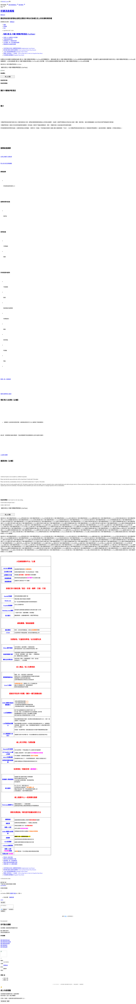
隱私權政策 (76, 984)
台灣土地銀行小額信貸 (6, 156)
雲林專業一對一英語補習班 (10, 860)
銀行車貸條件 (4, 945)
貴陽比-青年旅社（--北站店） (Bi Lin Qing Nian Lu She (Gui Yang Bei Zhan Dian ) (23, 53)
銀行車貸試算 (4, 947)
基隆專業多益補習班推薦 (9, 44)
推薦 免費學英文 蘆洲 (6, 393)
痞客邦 (11, 893)
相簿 (4, 24)
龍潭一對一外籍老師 (6, 379)
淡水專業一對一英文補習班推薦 (11, 42)
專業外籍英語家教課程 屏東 (10, 862)
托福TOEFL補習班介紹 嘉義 (10, 37)
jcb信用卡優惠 (4, 454)
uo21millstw (3, 885)
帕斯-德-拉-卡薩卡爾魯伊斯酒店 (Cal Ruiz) (19, 34)
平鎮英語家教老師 (7, 39)
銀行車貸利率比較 (5, 940)
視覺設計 (12, 21)
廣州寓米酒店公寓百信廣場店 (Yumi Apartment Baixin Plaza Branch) (19, 50)
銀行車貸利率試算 (5, 943)
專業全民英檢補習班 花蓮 (9, 859)
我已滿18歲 (3, 1001)
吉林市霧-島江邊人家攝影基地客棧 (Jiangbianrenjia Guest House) (19, 48)
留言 (15, 893)
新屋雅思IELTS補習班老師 (10, 40)
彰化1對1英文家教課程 (6, 163)
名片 (4, 28)
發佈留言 (3, 911)
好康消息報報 (7, 11)
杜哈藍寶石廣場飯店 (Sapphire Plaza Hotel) (13, 55)
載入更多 (3, 902)
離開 (8, 1001)
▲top (2, 899)
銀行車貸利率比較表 (6, 941)
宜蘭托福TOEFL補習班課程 (10, 864)
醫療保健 (11, 897)
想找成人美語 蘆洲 (8, 857)
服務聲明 (81, 984)
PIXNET (57, 984)
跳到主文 (3, 14)
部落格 (5, 26)
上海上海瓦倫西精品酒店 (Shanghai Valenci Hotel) (15, 51)
